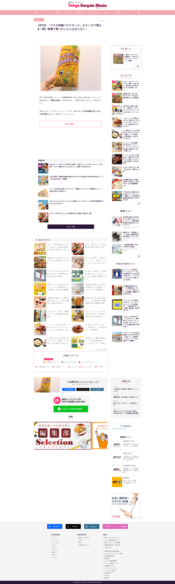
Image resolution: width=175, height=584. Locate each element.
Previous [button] (35, 435)
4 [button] (72, 451)
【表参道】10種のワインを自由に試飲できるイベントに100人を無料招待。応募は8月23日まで (58, 300)
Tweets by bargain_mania (119, 428)
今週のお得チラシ (43, 367)
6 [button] (78, 451)
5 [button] (75, 451)
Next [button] (106, 435)
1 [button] (63, 451)
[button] (36, 12)
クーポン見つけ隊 (69, 362)
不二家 (99, 367)
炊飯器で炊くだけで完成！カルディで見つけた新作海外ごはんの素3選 (58, 260)
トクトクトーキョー (87, 362)
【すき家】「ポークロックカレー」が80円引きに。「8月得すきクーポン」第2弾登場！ (96, 327)
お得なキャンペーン (51, 362)
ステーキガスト (86, 367)
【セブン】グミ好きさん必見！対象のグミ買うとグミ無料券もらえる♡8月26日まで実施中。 (57, 273)
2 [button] (66, 451)
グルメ (39, 19)
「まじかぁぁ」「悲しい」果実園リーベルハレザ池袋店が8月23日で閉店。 (58, 314)
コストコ (73, 367)
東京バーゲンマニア (87, 5)
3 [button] (69, 451)
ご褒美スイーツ (59, 367)
